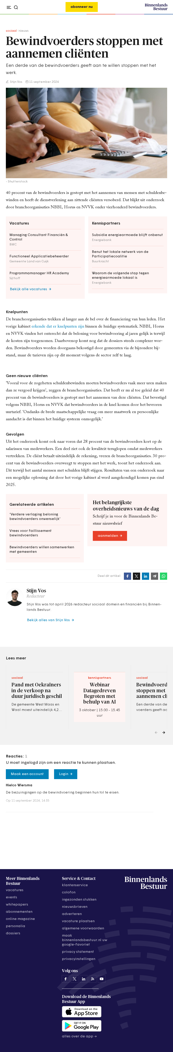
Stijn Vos (15, 82)
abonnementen (19, 912)
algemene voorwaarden (83, 928)
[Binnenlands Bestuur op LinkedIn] (83, 978)
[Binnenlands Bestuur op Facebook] (65, 978)
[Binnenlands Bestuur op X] (74, 978)
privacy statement (78, 952)
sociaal (11, 31)
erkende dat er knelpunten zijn (58, 326)
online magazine (20, 919)
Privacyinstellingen (78, 959)
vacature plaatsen (78, 921)
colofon (68, 892)
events (11, 897)
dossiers (13, 933)
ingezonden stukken (79, 899)
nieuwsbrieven (74, 907)
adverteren (72, 914)
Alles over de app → (79, 1036)
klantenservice (75, 885)
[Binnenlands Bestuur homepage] (156, 9)
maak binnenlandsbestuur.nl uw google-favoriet (84, 940)
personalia (15, 926)
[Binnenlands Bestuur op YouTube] (101, 978)
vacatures (14, 890)
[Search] (163, 14)
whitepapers (17, 904)
